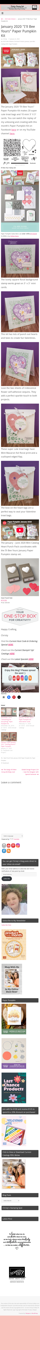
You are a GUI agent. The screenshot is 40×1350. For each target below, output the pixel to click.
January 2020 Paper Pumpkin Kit (22, 758)
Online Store (14, 236)
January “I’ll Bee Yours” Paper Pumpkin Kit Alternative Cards (26, 719)
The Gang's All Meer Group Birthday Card (9, 771)
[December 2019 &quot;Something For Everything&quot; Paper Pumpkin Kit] (9, 711)
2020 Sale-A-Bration (10, 19)
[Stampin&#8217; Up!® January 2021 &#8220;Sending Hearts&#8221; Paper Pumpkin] (9, 736)
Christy (5, 39)
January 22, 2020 (15, 39)
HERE (10, 644)
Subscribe (7, 879)
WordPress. (35, 1313)
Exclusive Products (19, 41)
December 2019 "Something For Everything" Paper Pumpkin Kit (7, 720)
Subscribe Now (6, 925)
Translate (16, 839)
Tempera (28, 1313)
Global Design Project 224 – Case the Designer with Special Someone (30, 772)
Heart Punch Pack (8, 758)
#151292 (4, 600)
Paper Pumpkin (13, 44)
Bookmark (6, 763)
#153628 (33, 234)
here (13, 129)
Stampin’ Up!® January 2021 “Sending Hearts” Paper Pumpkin (8, 744)
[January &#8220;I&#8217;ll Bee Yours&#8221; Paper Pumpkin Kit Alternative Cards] (27, 711)
